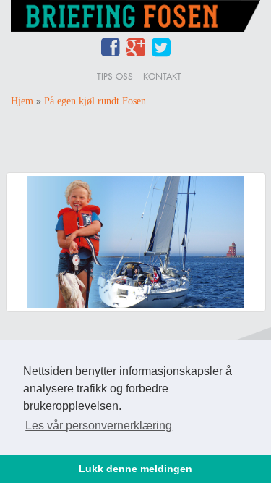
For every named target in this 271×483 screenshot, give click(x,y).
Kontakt (162, 76)
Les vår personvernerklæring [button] (98, 425)
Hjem (22, 101)
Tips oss (115, 76)
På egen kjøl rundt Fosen (95, 101)
